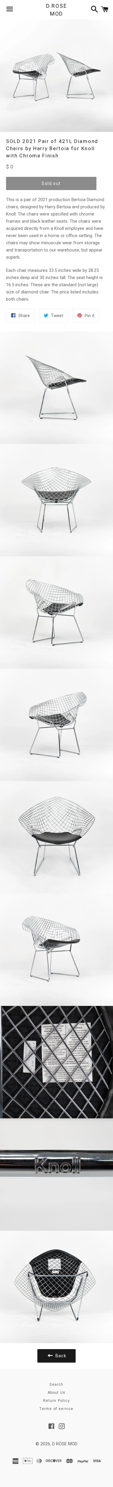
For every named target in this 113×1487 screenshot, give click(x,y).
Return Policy (56, 1401)
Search (56, 1384)
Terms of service (56, 1409)
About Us (57, 1392)
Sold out (51, 183)
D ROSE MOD (56, 9)
